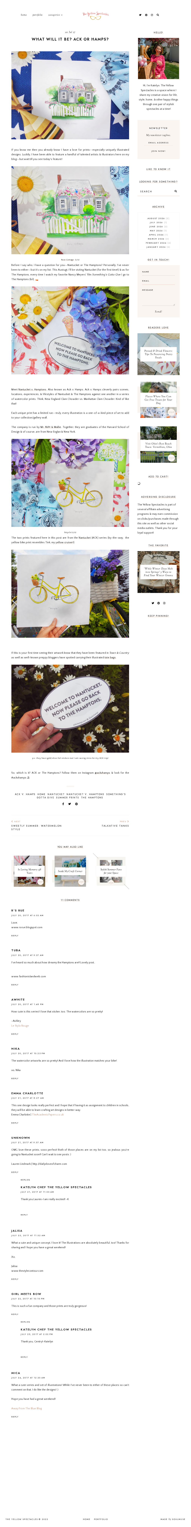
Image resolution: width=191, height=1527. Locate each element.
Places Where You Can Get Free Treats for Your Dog (158, 400)
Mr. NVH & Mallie (50, 427)
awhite (18, 1000)
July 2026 (158, 222)
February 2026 (158, 242)
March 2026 (158, 238)
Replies (25, 1179)
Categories (54, 15)
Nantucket (85, 537)
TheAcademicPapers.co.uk (48, 1114)
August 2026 (158, 218)
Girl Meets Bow (26, 1294)
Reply (14, 935)
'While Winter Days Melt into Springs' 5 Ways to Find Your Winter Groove (158, 572)
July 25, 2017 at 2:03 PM (37, 1334)
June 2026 (158, 226)
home (41, 794)
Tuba (16, 950)
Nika (15, 1049)
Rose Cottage (67, 260)
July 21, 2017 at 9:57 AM (27, 1142)
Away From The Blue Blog (26, 1408)
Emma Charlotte (27, 1093)
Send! (158, 312)
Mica (15, 1373)
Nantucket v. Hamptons (32, 389)
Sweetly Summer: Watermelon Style (36, 825)
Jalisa (17, 1231)
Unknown (20, 1138)
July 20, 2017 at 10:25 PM (28, 1053)
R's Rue (17, 910)
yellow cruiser (64, 542)
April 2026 (158, 234)
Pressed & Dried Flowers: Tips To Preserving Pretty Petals (158, 354)
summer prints (67, 797)
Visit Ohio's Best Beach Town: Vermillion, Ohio (158, 445)
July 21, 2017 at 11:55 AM (37, 1191)
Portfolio (38, 15)
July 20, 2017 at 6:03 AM (27, 915)
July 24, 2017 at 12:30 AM (28, 1377)
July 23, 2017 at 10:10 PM (28, 1298)
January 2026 (158, 246)
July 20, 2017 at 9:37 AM (27, 955)
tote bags (110, 657)
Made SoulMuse (173, 1519)
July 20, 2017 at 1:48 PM (27, 1004)
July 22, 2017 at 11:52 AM (28, 1235)
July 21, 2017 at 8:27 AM (27, 1097)
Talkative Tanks (115, 824)
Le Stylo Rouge (20, 1025)
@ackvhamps (102, 772)
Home (24, 15)
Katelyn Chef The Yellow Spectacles (56, 1187)
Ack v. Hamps (25, 794)
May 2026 (158, 230)
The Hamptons (92, 797)
